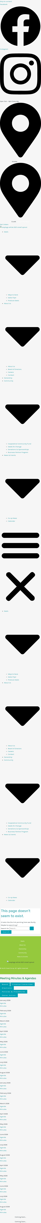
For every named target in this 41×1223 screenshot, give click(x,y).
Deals (22, 941)
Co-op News (12, 518)
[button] (20, 566)
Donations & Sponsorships (18, 449)
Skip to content (6, 1)
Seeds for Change (14, 447)
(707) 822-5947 (23, 161)
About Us (11, 366)
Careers (11, 372)
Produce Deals (13, 300)
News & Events (22, 957)
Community (23, 953)
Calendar (11, 521)
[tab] (5, 984)
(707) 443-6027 (23, 222)
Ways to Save (13, 295)
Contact (11, 375)
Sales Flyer (12, 298)
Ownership (8, 378)
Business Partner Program (18, 452)
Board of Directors (14, 369)
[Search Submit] (32, 928)
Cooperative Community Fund (19, 444)
